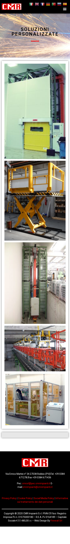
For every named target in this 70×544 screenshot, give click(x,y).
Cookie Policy (25, 498)
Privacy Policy (9, 498)
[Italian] (31, 3)
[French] (42, 3)
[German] (48, 3)
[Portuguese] (54, 3)
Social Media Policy (44, 498)
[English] (37, 3)
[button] (65, 9)
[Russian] (59, 3)
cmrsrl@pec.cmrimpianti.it (36, 483)
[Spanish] (65, 3)
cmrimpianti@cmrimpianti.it (37, 487)
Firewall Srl (56, 520)
